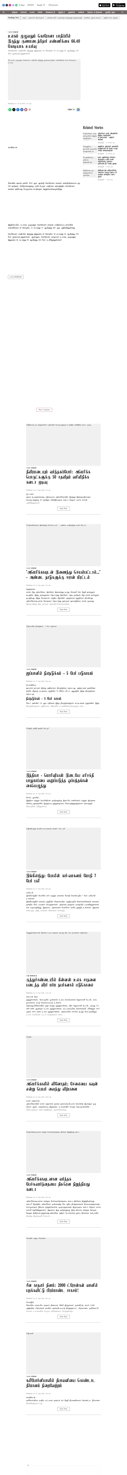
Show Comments (44, 410)
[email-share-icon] (25, 111)
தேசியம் (24, 12)
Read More (63, 508)
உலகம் (32, 12)
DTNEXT (30, 5)
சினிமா (40, 12)
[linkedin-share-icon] (21, 111)
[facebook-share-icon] (17, 111)
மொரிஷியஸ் (46, 800)
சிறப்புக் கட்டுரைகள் (94, 12)
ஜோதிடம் (61, 12)
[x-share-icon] (13, 111)
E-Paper (22, 5)
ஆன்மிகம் (71, 12)
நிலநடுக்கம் (62, 688)
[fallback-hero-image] (90, 136)
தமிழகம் (15, 12)
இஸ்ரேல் (51, 592)
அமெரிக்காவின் (33, 1104)
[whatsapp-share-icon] (10, 111)
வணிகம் (81, 12)
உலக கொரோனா (16, 277)
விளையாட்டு (50, 12)
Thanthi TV (41, 5)
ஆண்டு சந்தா (110, 12)
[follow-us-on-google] (78, 109)
